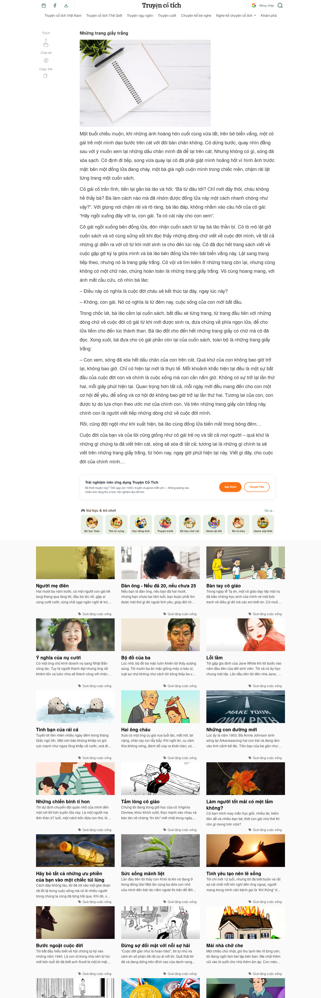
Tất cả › (269, 511)
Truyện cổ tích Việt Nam (63, 15)
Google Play (257, 487)
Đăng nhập (266, 5)
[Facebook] (54, 5)
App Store (230, 487)
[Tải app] (66, 5)
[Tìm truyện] (280, 5)
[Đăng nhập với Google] (254, 5)
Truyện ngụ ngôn (140, 15)
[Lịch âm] (43, 5)
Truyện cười (167, 15)
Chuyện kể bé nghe (196, 15)
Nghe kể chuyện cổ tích (234, 15)
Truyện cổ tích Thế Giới (104, 15)
